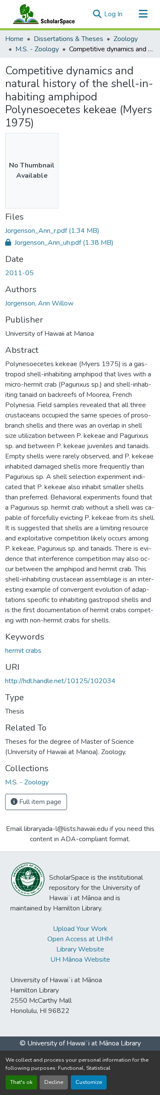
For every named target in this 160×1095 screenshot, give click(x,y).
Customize (89, 1082)
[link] (80, 231)
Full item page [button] (39, 802)
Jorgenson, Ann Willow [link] (39, 303)
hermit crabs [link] (23, 650)
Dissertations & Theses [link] (68, 39)
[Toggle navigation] (143, 14)
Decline (53, 1082)
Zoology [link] (125, 39)
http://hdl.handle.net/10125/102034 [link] (60, 681)
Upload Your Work (80, 929)
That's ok (21, 1082)
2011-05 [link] (19, 273)
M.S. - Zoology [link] (37, 49)
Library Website (80, 949)
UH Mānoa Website (80, 959)
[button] (42, 14)
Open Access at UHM (80, 939)
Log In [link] (113, 14)
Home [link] (14, 39)
